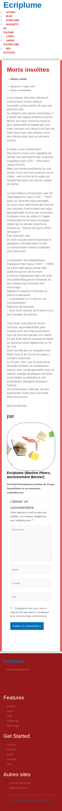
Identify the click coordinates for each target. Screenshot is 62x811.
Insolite (23, 79)
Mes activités (9, 50)
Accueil (11, 12)
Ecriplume (22, 5)
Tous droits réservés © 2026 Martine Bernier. (31, 800)
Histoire (14, 79)
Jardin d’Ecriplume (11, 42)
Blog (9, 16)
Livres (10, 36)
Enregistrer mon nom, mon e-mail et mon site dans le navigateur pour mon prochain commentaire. (29, 612)
